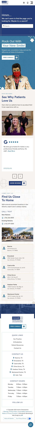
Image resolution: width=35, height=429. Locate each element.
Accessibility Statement (25, 411)
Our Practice (17, 339)
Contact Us (17, 348)
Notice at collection (9, 418)
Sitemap (6, 411)
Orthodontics (17, 342)
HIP (22, 415)
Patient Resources (18, 345)
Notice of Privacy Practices (10, 413)
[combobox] (17, 26)
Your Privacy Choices (21, 418)
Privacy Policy (13, 411)
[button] (32, 3)
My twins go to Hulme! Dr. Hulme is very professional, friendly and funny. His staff (16, 149)
